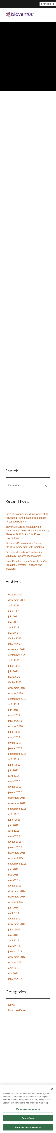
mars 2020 (14, 677)
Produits (12, 1058)
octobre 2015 (15, 858)
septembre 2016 (17, 808)
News (11, 1005)
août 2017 (13, 759)
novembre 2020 (17, 649)
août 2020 (13, 660)
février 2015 (14, 885)
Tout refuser (28, 1118)
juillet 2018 (14, 732)
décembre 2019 (17, 688)
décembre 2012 (17, 957)
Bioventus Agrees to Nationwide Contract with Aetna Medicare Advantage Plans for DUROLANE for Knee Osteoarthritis (27, 127)
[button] (49, 14)
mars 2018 (14, 737)
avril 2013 (13, 940)
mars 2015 (14, 880)
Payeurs (11, 1072)
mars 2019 (14, 715)
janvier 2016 (15, 847)
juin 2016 (13, 825)
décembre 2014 (17, 891)
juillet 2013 (14, 929)
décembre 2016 (17, 797)
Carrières (12, 1084)
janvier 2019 (15, 721)
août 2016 (13, 814)
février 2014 (14, 918)
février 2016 (14, 841)
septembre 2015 (17, 863)
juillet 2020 (14, 666)
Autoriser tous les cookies (28, 1127)
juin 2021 (13, 616)
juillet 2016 (14, 819)
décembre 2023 (17, 600)
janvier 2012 (15, 979)
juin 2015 (13, 869)
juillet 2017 (14, 764)
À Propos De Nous (18, 1053)
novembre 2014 (17, 896)
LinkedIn (15, 406)
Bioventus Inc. (19, 153)
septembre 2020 (17, 655)
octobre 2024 (15, 594)
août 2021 (13, 605)
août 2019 (13, 704)
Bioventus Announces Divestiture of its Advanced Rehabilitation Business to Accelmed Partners (27, 518)
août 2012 (13, 968)
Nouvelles (13, 1079)
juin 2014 (13, 907)
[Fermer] (52, 1088)
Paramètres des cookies (28, 1109)
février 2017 (14, 786)
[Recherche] (28, 485)
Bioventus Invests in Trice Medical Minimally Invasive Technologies (24, 554)
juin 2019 (13, 710)
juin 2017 (13, 770)
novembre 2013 (17, 924)
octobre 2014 (15, 902)
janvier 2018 (15, 748)
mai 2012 (13, 973)
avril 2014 (13, 913)
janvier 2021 (15, 644)
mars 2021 (14, 633)
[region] (28, 1109)
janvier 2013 (15, 951)
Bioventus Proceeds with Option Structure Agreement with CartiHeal (25, 545)
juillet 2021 (14, 611)
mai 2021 (13, 622)
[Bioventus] (20, 14)
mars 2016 (14, 836)
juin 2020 (13, 671)
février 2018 (14, 743)
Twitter (29, 406)
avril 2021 (13, 627)
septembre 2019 (17, 699)
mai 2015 (13, 874)
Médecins (12, 1067)
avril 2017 (13, 775)
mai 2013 (13, 935)
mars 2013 (14, 946)
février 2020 (14, 682)
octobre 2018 (15, 726)
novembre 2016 (17, 803)
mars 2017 (14, 781)
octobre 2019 (15, 693)
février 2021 (14, 638)
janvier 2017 (15, 792)
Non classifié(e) (17, 1010)
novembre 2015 (17, 852)
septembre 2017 (17, 754)
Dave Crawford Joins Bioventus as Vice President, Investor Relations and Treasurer (27, 565)
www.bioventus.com (22, 398)
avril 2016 (13, 830)
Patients (11, 1062)
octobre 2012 (15, 962)
